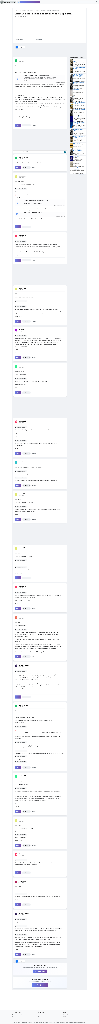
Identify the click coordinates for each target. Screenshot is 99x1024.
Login (72, 2)
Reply (18, 125)
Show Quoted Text (20, 188)
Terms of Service (66, 1014)
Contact (39, 1016)
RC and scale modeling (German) (26, 10)
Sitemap (39, 1018)
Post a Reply (41, 971)
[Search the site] (96, 2)
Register (76, 2)
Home (16, 10)
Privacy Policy (66, 1016)
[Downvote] (29, 125)
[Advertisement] (50, 27)
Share (34, 125)
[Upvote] (24, 125)
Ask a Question (41, 985)
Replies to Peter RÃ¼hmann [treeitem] (42, 152)
